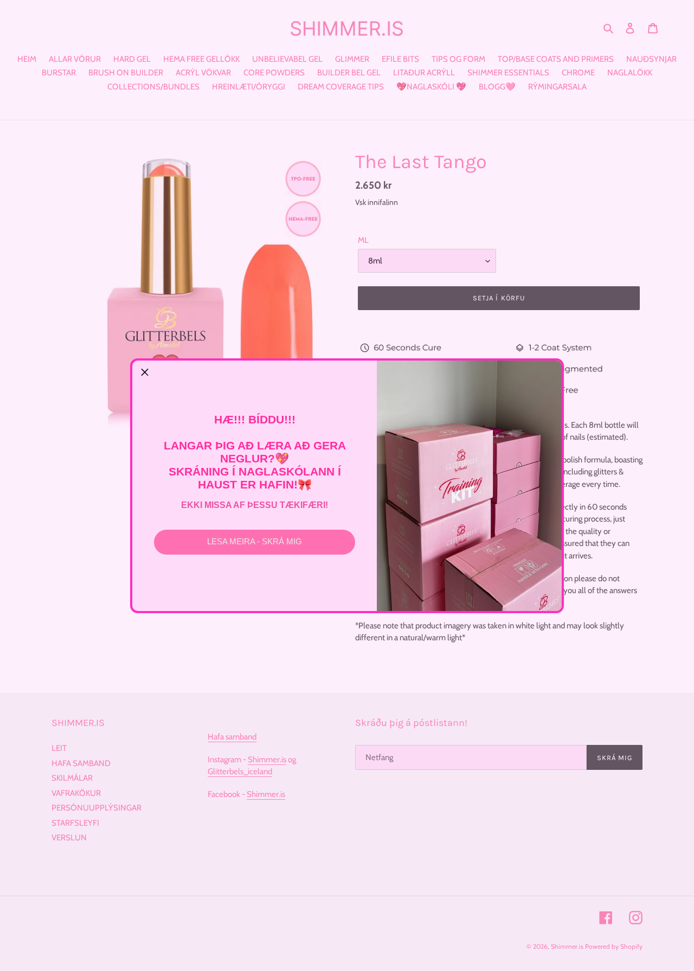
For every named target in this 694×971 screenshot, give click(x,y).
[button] (144, 373)
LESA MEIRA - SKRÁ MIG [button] (254, 541)
